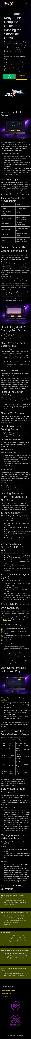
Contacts (5, 996)
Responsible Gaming (8, 990)
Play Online (9, 76)
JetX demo (4, 700)
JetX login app (7, 620)
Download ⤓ (22, 76)
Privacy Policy (6, 993)
